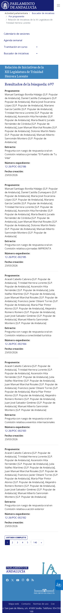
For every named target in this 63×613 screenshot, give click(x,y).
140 (35, 542)
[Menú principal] (58, 5)
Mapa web (14, 603)
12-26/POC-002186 (15, 166)
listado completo (16, 537)
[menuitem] (21, 34)
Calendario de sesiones (17, 33)
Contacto (26, 603)
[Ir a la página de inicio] (19, 5)
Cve (53, 603)
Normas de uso (40, 603)
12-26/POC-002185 (15, 257)
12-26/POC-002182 (15, 517)
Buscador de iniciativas (16, 53)
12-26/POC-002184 (15, 344)
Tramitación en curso (15, 47)
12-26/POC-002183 (15, 430)
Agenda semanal (13, 40)
